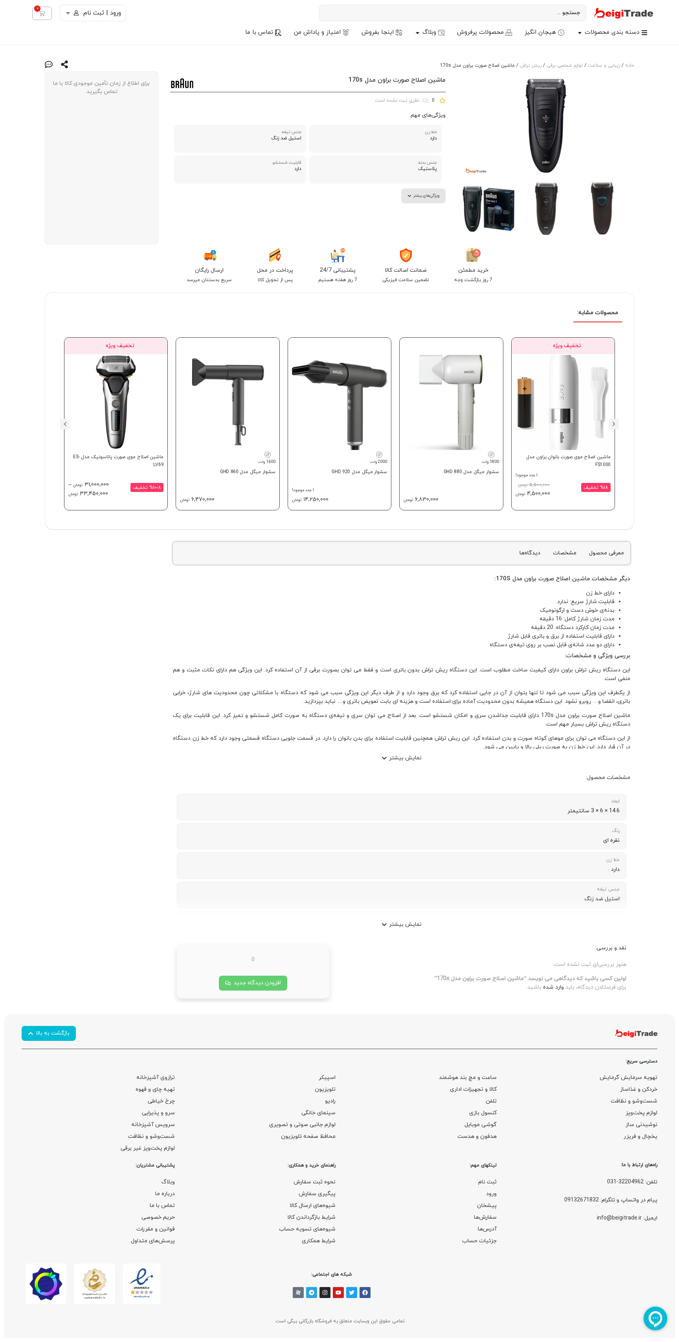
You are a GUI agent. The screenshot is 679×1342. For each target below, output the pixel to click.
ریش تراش (530, 65)
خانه (629, 65)
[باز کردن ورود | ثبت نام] (68, 13)
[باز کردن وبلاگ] (417, 33)
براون (530, 579)
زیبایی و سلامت (604, 65)
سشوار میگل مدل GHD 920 (359, 472)
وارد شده (553, 987)
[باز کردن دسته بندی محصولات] (580, 33)
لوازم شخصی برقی (565, 65)
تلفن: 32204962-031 (632, 1182)
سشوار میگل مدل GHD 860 (247, 472)
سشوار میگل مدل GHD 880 (471, 472)
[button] (614, 424)
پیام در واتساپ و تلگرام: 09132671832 (610, 1200)
